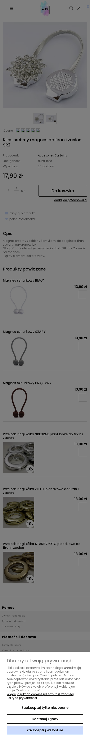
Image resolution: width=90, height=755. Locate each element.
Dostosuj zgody (45, 719)
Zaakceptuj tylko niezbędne (45, 707)
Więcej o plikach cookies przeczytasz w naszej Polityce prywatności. (40, 696)
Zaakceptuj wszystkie (45, 730)
